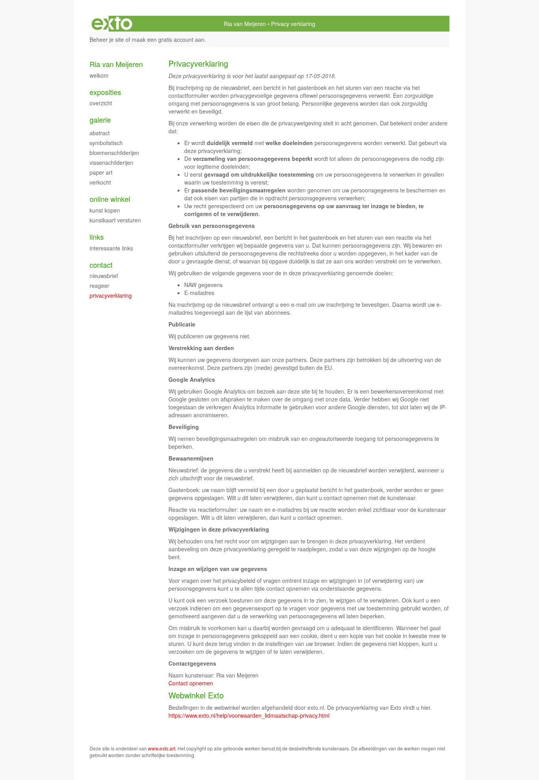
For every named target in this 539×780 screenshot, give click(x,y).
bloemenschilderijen (114, 153)
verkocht (100, 182)
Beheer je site (107, 39)
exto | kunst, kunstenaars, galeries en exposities (112, 24)
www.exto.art (161, 748)
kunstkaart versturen (115, 220)
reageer (99, 285)
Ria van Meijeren (245, 24)
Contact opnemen (190, 683)
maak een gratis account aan (168, 39)
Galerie (100, 120)
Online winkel (110, 199)
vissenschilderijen (111, 162)
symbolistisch (106, 143)
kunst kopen (105, 210)
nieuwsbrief (104, 276)
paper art (101, 172)
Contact (101, 265)
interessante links (111, 248)
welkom (99, 75)
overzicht (101, 103)
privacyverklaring (111, 295)
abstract (100, 133)
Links (97, 237)
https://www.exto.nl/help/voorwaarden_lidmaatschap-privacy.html (248, 715)
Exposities (105, 92)
